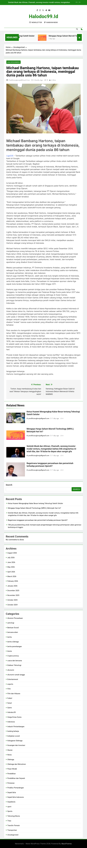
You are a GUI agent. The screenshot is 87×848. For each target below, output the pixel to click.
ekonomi (10, 670)
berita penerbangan (14, 646)
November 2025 (13, 595)
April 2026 (11, 572)
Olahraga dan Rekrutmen (16, 764)
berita (9, 637)
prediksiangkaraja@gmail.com (19, 80)
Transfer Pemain (13, 825)
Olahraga (10, 760)
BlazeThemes (67, 844)
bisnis (9, 651)
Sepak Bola (11, 792)
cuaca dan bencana (14, 661)
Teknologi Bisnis (13, 816)
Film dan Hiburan (13, 694)
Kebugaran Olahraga (14, 741)
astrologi (10, 623)
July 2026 (10, 558)
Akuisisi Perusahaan (15, 618)
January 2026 (12, 586)
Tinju (9, 821)
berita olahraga (13, 642)
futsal (9, 703)
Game (9, 708)
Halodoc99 (11, 712)
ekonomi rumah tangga (16, 675)
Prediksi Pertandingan (15, 788)
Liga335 (9, 156)
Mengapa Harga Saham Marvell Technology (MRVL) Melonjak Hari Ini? (34, 508)
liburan (9, 750)
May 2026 (11, 567)
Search (9, 485)
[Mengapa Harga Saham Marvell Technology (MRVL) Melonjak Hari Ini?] (34, 39)
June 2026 (11, 562)
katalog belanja (13, 731)
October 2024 (12, 605)
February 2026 (12, 581)
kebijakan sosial (13, 736)
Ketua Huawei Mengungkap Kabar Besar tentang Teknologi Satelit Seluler (35, 503)
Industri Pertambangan (15, 727)
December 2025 (13, 591)
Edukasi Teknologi (14, 665)
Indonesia (11, 722)
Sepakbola (11, 802)
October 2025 (12, 600)
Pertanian (10, 783)
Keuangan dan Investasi (16, 745)
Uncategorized (13, 62)
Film (9, 689)
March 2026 (11, 576)
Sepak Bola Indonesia (15, 797)
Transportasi (12, 830)
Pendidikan (11, 774)
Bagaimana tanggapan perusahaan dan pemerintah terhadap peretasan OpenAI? (40, 3)
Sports (9, 811)
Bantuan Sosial (13, 628)
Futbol (9, 698)
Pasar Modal (12, 769)
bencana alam (12, 632)
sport (9, 807)
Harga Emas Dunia (14, 717)
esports (10, 684)
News (9, 755)
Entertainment (12, 679)
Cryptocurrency (13, 656)
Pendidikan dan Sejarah (16, 778)
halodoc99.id (43, 16)
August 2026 (12, 553)
